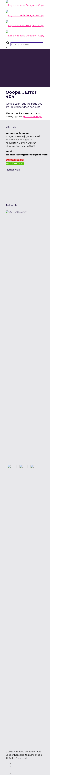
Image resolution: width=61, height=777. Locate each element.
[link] (6, 47)
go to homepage (32, 116)
